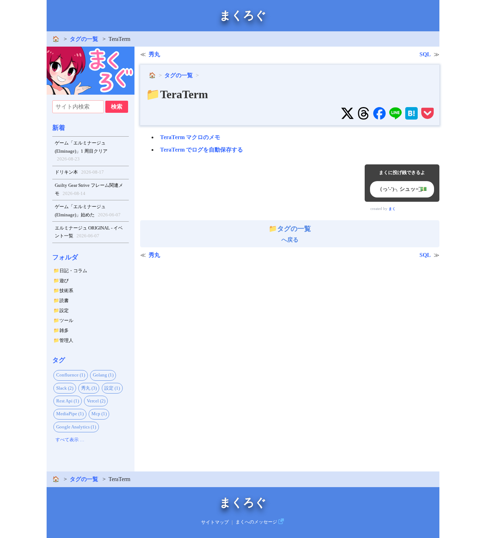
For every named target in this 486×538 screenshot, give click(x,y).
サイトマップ (215, 521)
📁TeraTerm (177, 94)
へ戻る (294, 234)
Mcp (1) (99, 413)
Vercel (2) (96, 401)
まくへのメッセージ (256, 521)
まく (392, 209)
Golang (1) (103, 375)
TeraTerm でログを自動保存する (201, 150)
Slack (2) (64, 388)
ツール (66, 320)
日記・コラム (73, 270)
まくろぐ (243, 15)
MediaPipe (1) (70, 413)
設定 (64, 310)
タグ (58, 360)
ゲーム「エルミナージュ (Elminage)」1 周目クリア (81, 151)
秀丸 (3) (89, 388)
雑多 (64, 330)
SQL (425, 54)
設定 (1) (112, 388)
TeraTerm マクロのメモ (190, 137)
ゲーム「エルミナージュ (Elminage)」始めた (88, 210)
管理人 (66, 340)
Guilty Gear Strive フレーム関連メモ (89, 189)
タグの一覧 (84, 39)
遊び (64, 280)
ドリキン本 (79, 172)
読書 (64, 300)
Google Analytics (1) (76, 426)
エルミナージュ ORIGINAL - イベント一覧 (89, 232)
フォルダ (65, 257)
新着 (58, 127)
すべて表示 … (70, 439)
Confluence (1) (70, 375)
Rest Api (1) (67, 401)
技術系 (66, 290)
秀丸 (154, 54)
